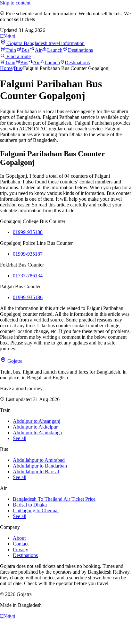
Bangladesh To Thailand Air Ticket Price (54, 499)
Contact (21, 543)
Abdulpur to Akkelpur (35, 426)
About (19, 538)
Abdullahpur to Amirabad (39, 460)
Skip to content (15, 2)
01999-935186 (28, 297)
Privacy (20, 549)
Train (10, 50)
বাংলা (11, 36)
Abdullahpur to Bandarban (40, 465)
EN (3, 36)
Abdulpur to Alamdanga (37, 432)
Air (38, 50)
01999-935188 (28, 232)
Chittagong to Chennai (36, 510)
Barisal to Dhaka (30, 504)
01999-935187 (28, 254)
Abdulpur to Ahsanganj (36, 421)
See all (19, 438)
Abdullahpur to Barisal (36, 471)
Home (6, 68)
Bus (25, 50)
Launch (54, 50)
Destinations (80, 50)
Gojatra (14, 361)
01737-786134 (28, 275)
